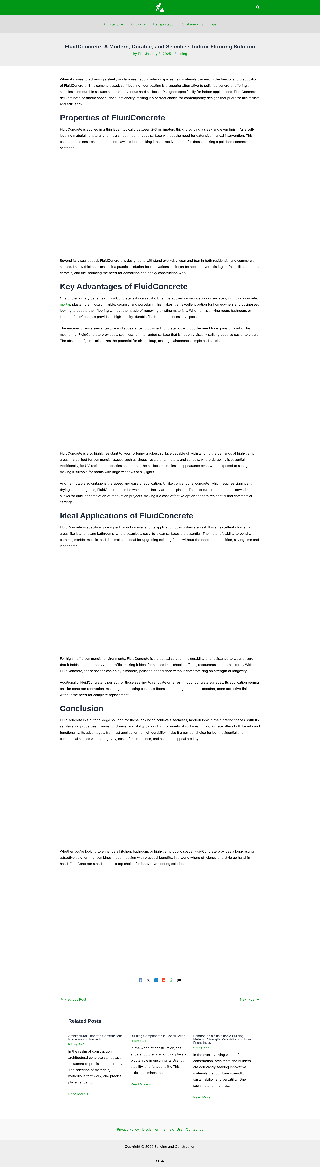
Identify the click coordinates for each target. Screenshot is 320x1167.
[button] (258, 7)
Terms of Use (172, 1129)
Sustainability (192, 24)
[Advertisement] (160, 206)
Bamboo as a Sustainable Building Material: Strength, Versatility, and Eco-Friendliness (222, 1039)
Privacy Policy (128, 1129)
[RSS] (157, 1160)
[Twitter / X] (148, 980)
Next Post (250, 999)
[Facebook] (140, 980)
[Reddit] (164, 980)
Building (136, 24)
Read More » (78, 1094)
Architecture (113, 24)
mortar (65, 304)
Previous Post (73, 999)
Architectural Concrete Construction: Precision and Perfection (95, 1037)
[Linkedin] (156, 980)
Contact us (194, 1129)
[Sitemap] (162, 1160)
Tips (213, 24)
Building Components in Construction (158, 1036)
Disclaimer (150, 1129)
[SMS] (179, 980)
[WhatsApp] (171, 980)
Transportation (164, 24)
